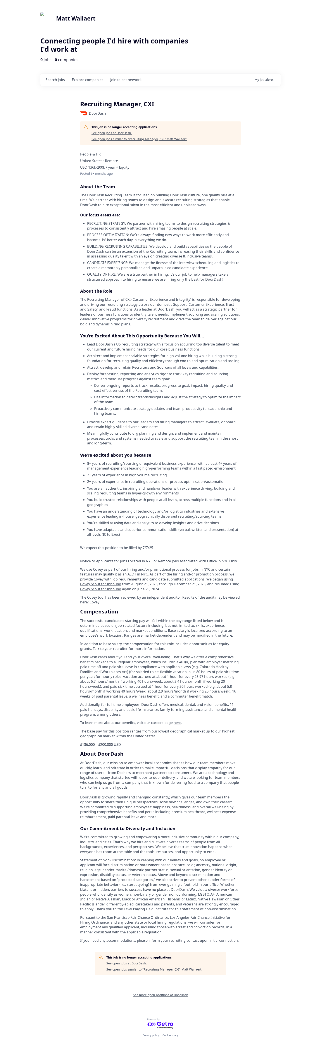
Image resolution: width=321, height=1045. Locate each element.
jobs (55, 79)
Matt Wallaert (75, 18)
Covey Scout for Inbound (100, 584)
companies (87, 79)
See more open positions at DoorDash (160, 995)
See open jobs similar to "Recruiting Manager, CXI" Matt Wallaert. (139, 139)
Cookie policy (170, 1035)
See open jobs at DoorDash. (111, 133)
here (177, 722)
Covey (94, 602)
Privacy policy (151, 1035)
